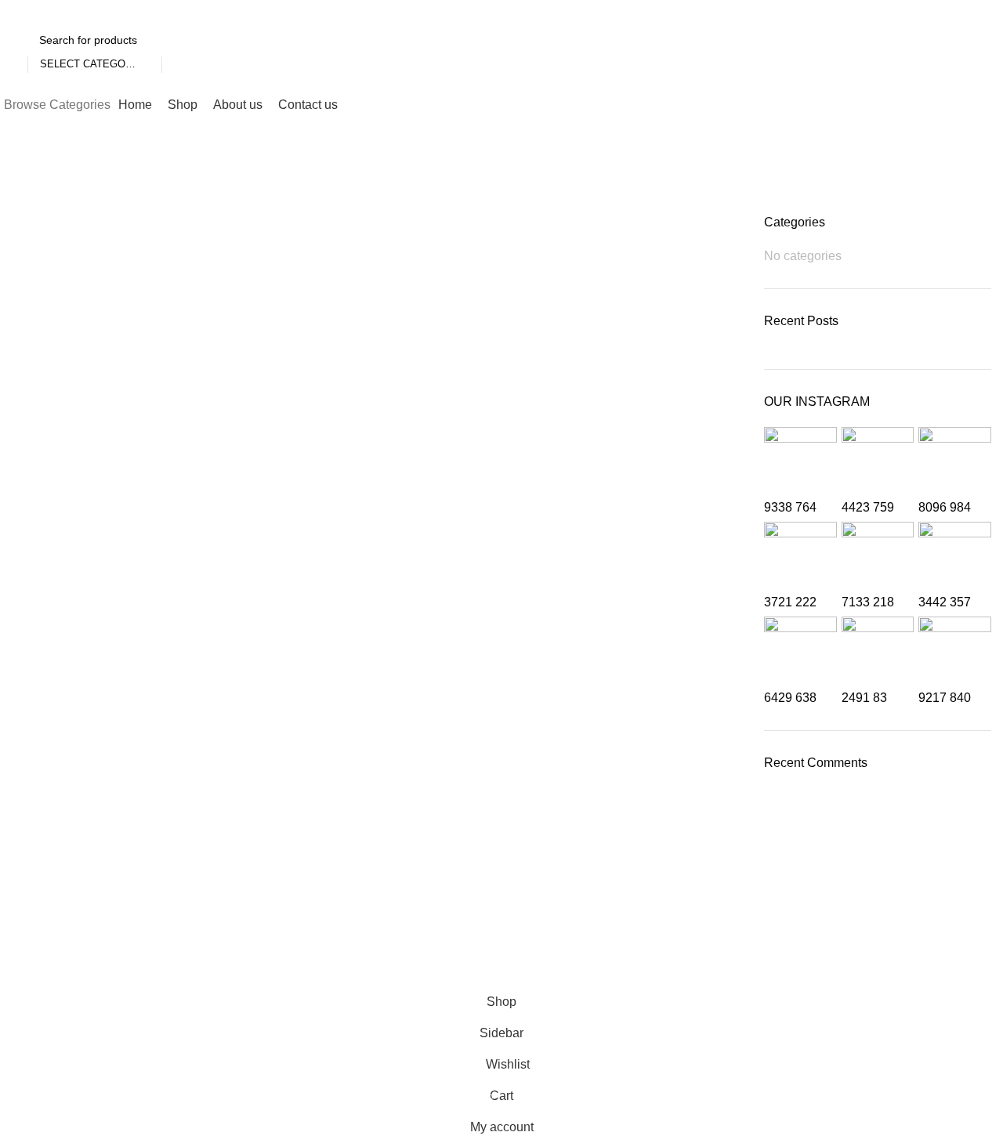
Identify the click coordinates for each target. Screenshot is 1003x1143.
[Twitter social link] (972, 12)
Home (25, 204)
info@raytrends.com (607, 892)
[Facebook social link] (952, 12)
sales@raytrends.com (612, 921)
